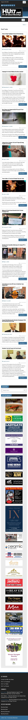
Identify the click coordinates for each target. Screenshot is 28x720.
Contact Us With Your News (7, 679)
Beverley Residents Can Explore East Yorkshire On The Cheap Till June (13, 696)
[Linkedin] (8, 5)
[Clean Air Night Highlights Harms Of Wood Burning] (14, 42)
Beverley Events (4, 713)
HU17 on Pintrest (5, 686)
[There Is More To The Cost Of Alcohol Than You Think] (14, 186)
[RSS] (4, 5)
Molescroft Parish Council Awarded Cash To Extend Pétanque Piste (12, 211)
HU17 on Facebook (5, 681)
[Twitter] (12, 5)
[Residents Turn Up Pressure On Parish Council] (14, 355)
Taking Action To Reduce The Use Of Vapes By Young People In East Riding (13, 143)
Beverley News (4, 707)
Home (24, 24)
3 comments (23, 363)
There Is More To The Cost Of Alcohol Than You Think (13, 178)
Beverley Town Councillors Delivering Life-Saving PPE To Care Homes (13, 245)
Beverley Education (5, 711)
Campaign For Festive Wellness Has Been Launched (12, 71)
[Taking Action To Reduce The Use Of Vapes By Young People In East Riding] (14, 151)
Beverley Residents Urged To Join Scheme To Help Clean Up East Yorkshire (12, 692)
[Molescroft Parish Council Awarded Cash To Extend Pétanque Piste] (14, 219)
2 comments (23, 263)
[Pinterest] (10, 5)
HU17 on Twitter (4, 684)
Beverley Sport (4, 709)
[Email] (2, 5)
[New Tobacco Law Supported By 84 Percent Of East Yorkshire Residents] (14, 119)
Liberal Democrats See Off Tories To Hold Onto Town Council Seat (13, 284)
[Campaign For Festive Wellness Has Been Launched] (14, 79)
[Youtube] (6, 5)
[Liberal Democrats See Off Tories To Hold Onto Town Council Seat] (14, 293)
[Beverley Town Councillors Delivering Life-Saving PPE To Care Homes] (14, 254)
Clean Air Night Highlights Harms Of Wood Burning (12, 33)
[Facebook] (14, 5)
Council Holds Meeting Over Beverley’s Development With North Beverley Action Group (14, 320)
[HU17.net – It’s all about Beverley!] (12, 12)
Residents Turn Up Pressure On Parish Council (11, 348)
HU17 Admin (4, 696)
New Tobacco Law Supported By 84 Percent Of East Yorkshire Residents (12, 110)
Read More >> (22, 66)
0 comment (23, 51)
